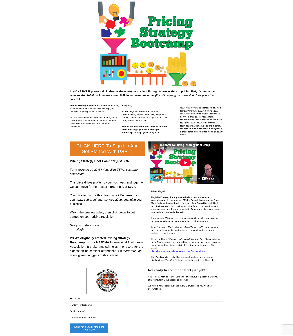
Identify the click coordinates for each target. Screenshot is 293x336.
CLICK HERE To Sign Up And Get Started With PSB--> (107, 148)
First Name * (76, 298)
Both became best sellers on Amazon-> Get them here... (179, 251)
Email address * (77, 311)
